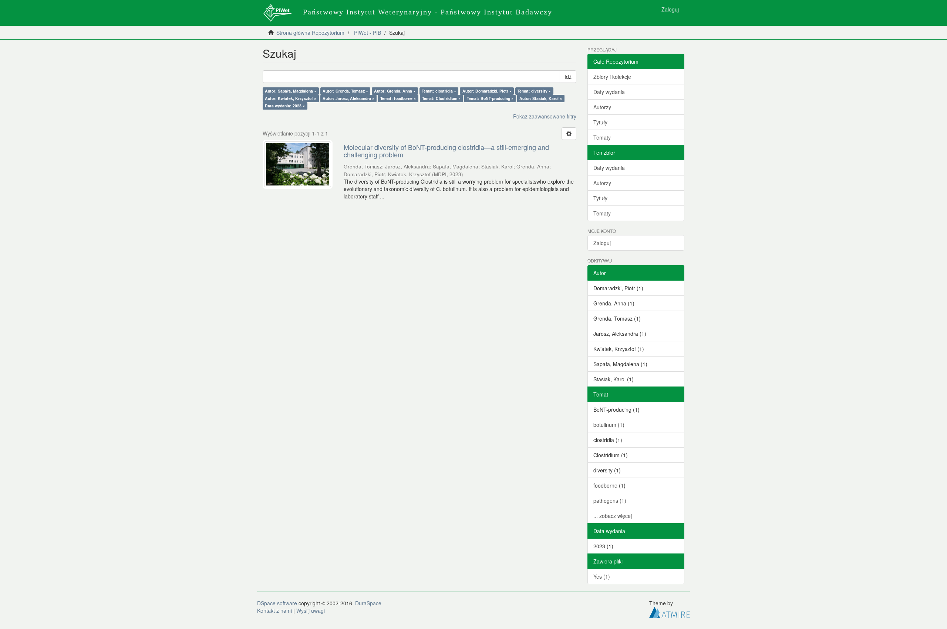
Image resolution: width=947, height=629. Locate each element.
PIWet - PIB (367, 32)
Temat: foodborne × (398, 98)
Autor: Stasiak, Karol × (540, 98)
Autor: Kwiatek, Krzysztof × (290, 98)
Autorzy (602, 107)
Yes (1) (601, 576)
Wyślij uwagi (310, 610)
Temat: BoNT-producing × (490, 98)
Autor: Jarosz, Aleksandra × (348, 98)
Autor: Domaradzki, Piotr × (487, 91)
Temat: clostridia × (439, 91)
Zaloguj (602, 243)
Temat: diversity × (534, 91)
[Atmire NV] (669, 611)
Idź (568, 76)
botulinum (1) (608, 424)
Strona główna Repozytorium (310, 32)
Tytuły (600, 122)
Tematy (602, 137)
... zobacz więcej (612, 515)
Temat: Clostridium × (441, 98)
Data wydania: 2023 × (285, 105)
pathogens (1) (609, 500)
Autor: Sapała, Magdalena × (290, 91)
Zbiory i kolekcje (612, 76)
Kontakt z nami (274, 610)
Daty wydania (609, 92)
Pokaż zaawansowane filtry (544, 116)
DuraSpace (368, 603)
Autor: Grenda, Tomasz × (345, 91)
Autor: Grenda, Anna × (394, 91)
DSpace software (277, 603)
